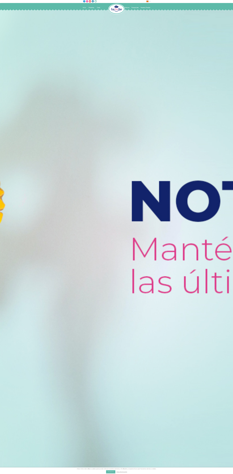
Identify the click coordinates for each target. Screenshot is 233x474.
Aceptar (111, 472)
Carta (98, 7)
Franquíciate (135, 7)
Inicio (84, 7)
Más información (121, 472)
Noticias (127, 7)
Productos (91, 7)
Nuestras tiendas (145, 7)
